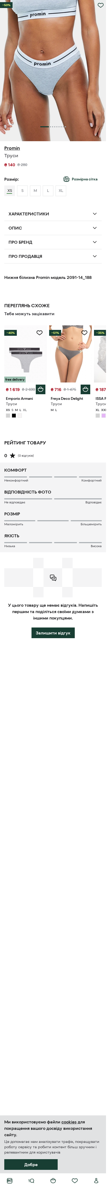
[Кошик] (53, 1180)
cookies (69, 1122)
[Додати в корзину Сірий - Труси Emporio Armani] (40, 389)
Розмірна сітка (84, 179)
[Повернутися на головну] (9, 1180)
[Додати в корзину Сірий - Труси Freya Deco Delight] (85, 389)
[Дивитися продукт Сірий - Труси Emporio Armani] (25, 353)
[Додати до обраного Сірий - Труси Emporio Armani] (39, 332)
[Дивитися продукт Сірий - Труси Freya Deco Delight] (70, 353)
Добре (31, 1164)
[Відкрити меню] (31, 1180)
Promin (12, 148)
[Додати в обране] (100, 5)
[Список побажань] (74, 1180)
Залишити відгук (53, 633)
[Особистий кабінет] (96, 1180)
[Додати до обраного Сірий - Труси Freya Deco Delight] (84, 332)
